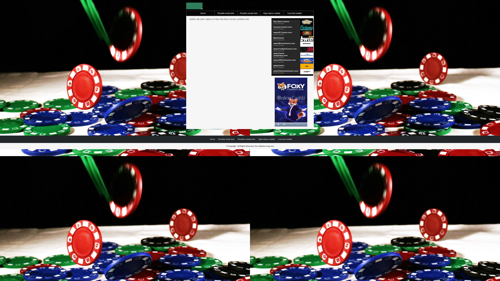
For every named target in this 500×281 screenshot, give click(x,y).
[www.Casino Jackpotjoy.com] (306, 55)
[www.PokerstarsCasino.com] (306, 72)
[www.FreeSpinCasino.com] (306, 49)
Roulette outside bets (249, 13)
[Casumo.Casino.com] (306, 28)
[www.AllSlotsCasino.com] (306, 61)
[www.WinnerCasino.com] (306, 44)
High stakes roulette (271, 13)
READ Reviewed (278, 23)
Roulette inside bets (226, 13)
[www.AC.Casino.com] (306, 33)
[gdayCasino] (306, 66)
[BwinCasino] (306, 38)
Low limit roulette (295, 13)
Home (203, 13)
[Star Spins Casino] (306, 22)
